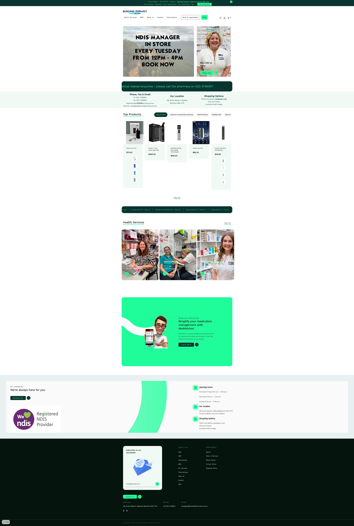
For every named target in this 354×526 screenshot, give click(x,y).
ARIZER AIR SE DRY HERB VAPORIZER (176, 150)
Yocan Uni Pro (131, 148)
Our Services (182, 468)
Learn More (186, 345)
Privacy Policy (211, 464)
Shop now (207, 73)
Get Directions (204, 4)
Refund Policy (211, 460)
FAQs (179, 484)
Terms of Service (212, 456)
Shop (204, 17)
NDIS (141, 17)
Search (208, 452)
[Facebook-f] (123, 511)
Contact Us (18, 398)
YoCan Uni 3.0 (198, 148)
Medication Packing (212, 261)
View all (227, 223)
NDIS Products (202, 114)
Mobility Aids (216, 114)
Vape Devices (161, 114)
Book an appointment (190, 17)
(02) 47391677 (141, 100)
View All (177, 197)
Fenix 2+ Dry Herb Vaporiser (154, 149)
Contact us (130, 497)
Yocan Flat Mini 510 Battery (220, 149)
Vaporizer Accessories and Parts (181, 114)
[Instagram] (127, 511)
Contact (160, 17)
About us (150, 17)
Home (179, 452)
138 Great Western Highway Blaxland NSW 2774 (193, 1)
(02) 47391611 (141, 97)
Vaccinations (172, 17)
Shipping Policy (211, 468)
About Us (181, 476)
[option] (133, 156)
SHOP (179, 456)
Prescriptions (183, 472)
